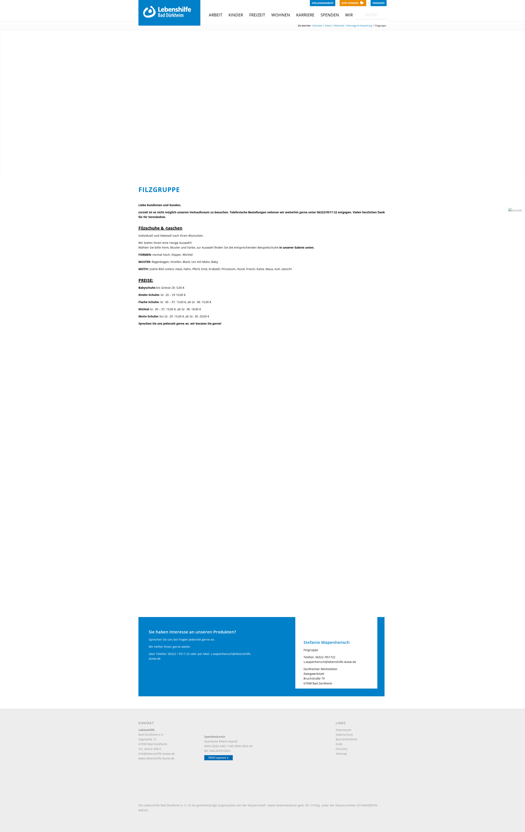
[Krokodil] (356, 405)
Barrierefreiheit (346, 739)
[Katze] (293, 405)
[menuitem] (323, 3)
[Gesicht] (293, 358)
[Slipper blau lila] (293, 500)
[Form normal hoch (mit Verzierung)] (169, 500)
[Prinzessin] (356, 453)
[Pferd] (293, 453)
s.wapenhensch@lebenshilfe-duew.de (330, 662)
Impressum (343, 730)
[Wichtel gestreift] (169, 548)
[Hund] (232, 405)
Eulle (339, 744)
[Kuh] (169, 453)
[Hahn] (356, 358)
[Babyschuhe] (232, 548)
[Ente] (169, 358)
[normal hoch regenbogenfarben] (232, 500)
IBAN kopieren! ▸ (218, 757)
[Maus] (232, 453)
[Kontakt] (515, 210)
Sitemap (341, 754)
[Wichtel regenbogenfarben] (356, 500)
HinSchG (341, 749)
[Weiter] (521, 104)
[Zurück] (3, 104)
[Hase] (169, 405)
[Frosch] (232, 358)
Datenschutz (344, 735)
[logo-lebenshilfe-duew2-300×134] (169, 13)
